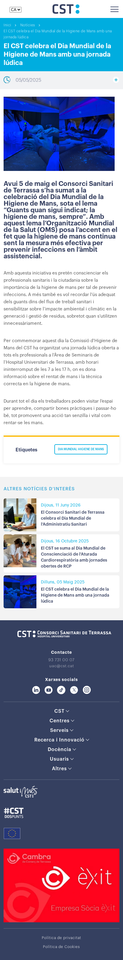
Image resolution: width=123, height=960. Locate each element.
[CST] (66, 12)
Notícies (27, 25)
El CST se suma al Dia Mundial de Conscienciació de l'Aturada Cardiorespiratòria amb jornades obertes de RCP (74, 557)
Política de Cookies (61, 947)
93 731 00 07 (61, 660)
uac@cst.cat (61, 666)
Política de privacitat (61, 938)
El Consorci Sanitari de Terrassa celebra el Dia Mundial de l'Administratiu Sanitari (72, 518)
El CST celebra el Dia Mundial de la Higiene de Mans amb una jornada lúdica (75, 595)
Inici (7, 25)
